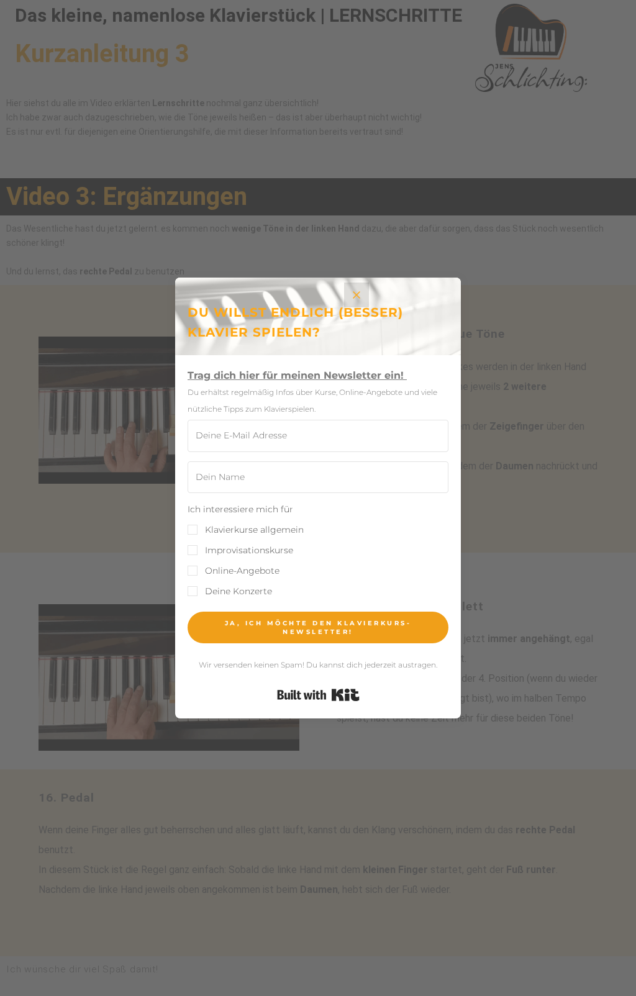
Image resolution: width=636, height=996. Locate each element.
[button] (318, 550)
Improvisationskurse (249, 550)
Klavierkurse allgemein (254, 529)
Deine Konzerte (238, 591)
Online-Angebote (242, 570)
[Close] (356, 295)
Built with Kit (318, 695)
